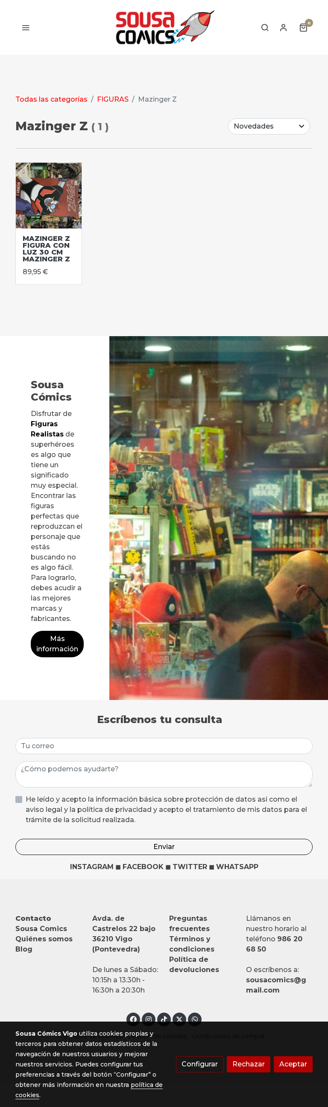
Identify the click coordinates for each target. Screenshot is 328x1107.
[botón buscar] (264, 27)
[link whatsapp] (194, 1019)
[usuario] (283, 27)
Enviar (164, 847)
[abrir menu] (25, 27)
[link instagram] (148, 1019)
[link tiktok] (164, 1019)
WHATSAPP (237, 867)
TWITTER (190, 867)
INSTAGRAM (92, 867)
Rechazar (248, 1064)
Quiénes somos (44, 939)
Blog (23, 949)
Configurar (200, 1064)
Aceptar (293, 1064)
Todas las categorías (51, 99)
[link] (164, 27)
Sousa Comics (41, 929)
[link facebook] (133, 1019)
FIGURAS (113, 99)
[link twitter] (179, 1019)
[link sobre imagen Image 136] (49, 195)
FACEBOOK (143, 867)
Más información (57, 644)
